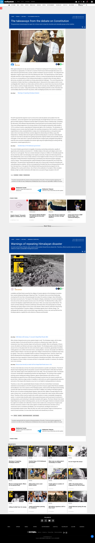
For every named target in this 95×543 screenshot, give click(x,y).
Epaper (18, 1)
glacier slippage (36, 415)
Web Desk (17, 65)
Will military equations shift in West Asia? (57, 507)
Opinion (26, 5)
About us (39, 532)
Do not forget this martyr (76, 461)
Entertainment (50, 5)
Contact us (44, 532)
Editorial (20, 175)
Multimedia (71, 5)
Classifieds (27, 1)
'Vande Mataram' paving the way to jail (77, 507)
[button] (2, 2)
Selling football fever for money (17, 507)
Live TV (22, 1)
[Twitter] (59, 64)
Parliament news (26, 175)
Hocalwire (57, 538)
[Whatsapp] (61, 64)
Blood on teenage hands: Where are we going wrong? (17, 484)
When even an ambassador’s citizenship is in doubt (56, 461)
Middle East (32, 5)
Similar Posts (12, 444)
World (22, 5)
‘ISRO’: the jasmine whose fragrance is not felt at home (77, 484)
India (18, 5)
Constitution (16, 175)
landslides (20, 415)
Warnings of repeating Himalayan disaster (28, 93)
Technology (58, 5)
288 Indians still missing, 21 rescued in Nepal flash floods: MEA (29, 337)
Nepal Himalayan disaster (27, 415)
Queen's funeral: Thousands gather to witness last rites (18, 216)
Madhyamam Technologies (45, 538)
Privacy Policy (50, 532)
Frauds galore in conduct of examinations (56, 484)
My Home (13, 5)
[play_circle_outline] (19, 205)
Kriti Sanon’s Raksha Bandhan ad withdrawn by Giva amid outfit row (38, 216)
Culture (73, 526)
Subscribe (33, 1)
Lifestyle (65, 5)
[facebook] (57, 64)
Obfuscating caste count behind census (35, 484)
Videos (11, 211)
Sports (44, 5)
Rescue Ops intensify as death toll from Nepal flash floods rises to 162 (31, 364)
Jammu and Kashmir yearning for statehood (37, 507)
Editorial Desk (18, 289)
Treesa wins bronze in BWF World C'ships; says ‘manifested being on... (75, 216)
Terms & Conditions (58, 532)
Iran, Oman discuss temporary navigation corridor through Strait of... (57, 216)
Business (39, 5)
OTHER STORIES (13, 198)
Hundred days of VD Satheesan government (29, 145)
